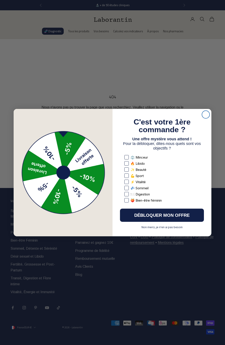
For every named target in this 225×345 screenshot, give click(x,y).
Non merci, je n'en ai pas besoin (162, 227)
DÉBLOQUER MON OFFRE (162, 215)
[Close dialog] (206, 114)
